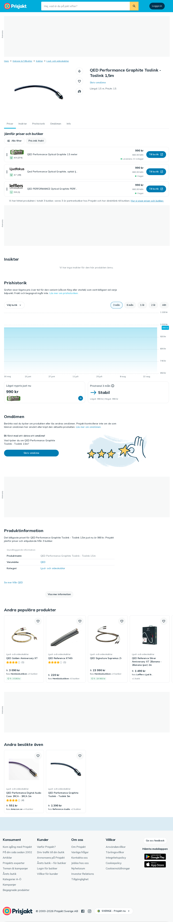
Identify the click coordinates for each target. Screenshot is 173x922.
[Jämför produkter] (79, 91)
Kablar (39, 61)
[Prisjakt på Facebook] (83, 911)
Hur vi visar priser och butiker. (147, 200)
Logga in (157, 5)
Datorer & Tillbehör (22, 61)
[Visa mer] (7, 154)
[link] (24, 648)
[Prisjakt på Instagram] (90, 911)
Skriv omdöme (98, 82)
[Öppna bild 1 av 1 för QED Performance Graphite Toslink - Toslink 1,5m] (40, 92)
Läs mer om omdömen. (88, 426)
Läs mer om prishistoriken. (64, 293)
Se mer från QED (13, 582)
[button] (79, 71)
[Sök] (134, 6)
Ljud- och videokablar (57, 61)
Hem (6, 61)
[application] (86, 345)
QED (43, 562)
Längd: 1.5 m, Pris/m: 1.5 (103, 88)
